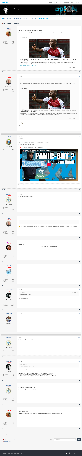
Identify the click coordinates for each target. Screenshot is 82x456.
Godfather (8, 194)
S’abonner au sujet (8, 441)
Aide (61, 2)
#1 (79, 28)
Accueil (50, 2)
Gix (9, 76)
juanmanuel (9, 289)
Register (72, 2)
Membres (56, 2)
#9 (79, 313)
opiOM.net (5, 2)
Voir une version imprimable (10, 439)
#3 (79, 136)
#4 (79, 194)
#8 (79, 289)
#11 (79, 361)
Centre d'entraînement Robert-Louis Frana (18, 18)
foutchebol (8, 28)
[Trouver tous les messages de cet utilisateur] (2, 72)
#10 (79, 337)
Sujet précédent (6, 431)
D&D (12, 453)
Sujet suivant (12, 431)
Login (77, 2)
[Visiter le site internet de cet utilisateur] (2, 190)
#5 (79, 218)
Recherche (66, 2)
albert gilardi (9, 313)
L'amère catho (33, 18)
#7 (79, 265)
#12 (79, 385)
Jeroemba (8, 136)
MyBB (21, 453)
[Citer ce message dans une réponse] (80, 72)
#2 (79, 76)
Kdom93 (9, 266)
